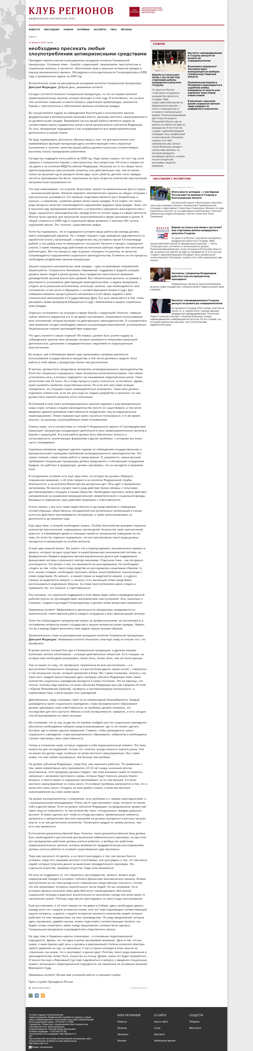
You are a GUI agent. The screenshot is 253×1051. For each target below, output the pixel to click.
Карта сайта (161, 1021)
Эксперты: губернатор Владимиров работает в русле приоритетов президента (194, 276)
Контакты (159, 1034)
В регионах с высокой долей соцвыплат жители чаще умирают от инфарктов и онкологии (204, 105)
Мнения (68, 29)
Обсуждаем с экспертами (172, 178)
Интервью (83, 29)
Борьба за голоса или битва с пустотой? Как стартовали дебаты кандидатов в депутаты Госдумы (166, 79)
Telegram (194, 1021)
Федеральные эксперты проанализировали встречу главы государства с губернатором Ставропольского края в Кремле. (187, 287)
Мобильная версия (165, 1040)
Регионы (126, 29)
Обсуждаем (51, 29)
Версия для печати (41, 988)
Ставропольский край (182, 269)
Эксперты (100, 29)
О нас (157, 1028)
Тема (113, 29)
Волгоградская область (183, 187)
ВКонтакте (195, 1028)
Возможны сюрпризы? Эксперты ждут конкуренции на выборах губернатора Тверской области (204, 71)
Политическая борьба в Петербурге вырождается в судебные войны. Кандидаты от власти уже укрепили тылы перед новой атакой (205, 89)
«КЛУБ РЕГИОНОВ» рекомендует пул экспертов (152, 10)
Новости (34, 29)
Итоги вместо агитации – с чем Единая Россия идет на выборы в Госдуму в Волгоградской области (195, 195)
